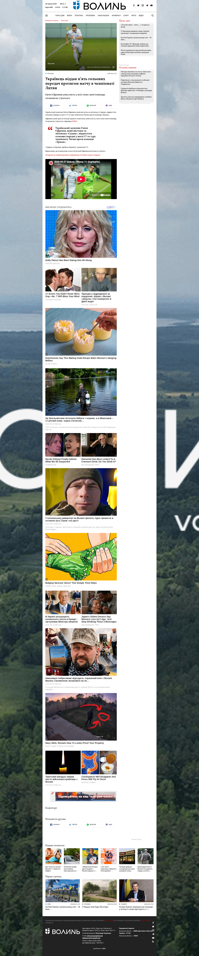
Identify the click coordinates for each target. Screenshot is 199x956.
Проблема (90, 16)
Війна (69, 16)
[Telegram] (147, 6)
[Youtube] (151, 6)
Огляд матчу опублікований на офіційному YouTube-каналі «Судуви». (73, 155)
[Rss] (153, 941)
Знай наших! (103, 16)
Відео (141, 16)
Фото (133, 16)
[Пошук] (152, 15)
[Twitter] (138, 6)
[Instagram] (142, 6)
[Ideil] (99, 948)
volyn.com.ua (109, 920)
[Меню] (46, 16)
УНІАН (74, 121)
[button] (63, 4)
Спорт (126, 16)
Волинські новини (51, 21)
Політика (79, 16)
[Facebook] (134, 6)
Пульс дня (59, 16)
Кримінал (116, 16)
